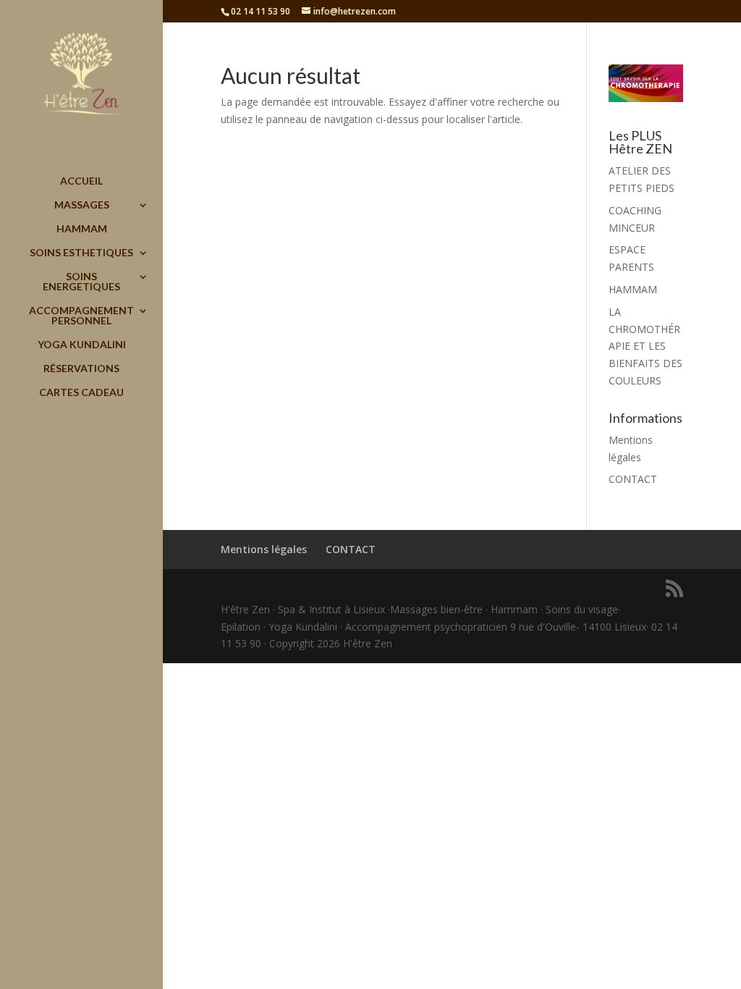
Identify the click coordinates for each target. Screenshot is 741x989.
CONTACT (633, 479)
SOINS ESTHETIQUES (81, 253)
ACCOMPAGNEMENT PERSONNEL (81, 316)
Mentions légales (264, 549)
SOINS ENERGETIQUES (81, 282)
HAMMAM (81, 229)
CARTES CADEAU (81, 392)
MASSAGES (81, 205)
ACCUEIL (81, 181)
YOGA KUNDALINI (82, 345)
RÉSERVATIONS (81, 368)
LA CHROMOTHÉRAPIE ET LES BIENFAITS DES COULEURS (645, 346)
